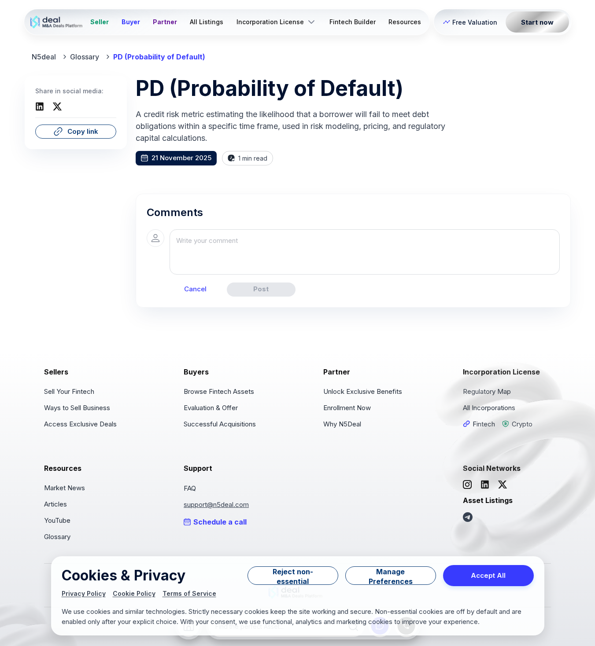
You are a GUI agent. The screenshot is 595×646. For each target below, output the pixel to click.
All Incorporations (489, 408)
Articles (55, 504)
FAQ (190, 488)
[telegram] (468, 517)
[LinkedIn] (39, 106)
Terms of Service (189, 593)
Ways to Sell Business (77, 408)
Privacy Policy (84, 593)
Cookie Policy (134, 593)
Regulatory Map (487, 391)
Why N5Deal (342, 424)
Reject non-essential (293, 576)
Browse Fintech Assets (219, 391)
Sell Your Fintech (69, 391)
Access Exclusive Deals (80, 424)
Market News (64, 488)
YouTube (57, 520)
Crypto (522, 424)
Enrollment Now (347, 408)
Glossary (84, 56)
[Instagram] (467, 484)
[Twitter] (57, 106)
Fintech (484, 424)
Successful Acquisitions (220, 424)
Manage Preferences (391, 576)
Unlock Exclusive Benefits (362, 391)
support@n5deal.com (216, 504)
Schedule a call (220, 522)
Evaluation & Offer (211, 408)
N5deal (44, 56)
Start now (537, 22)
